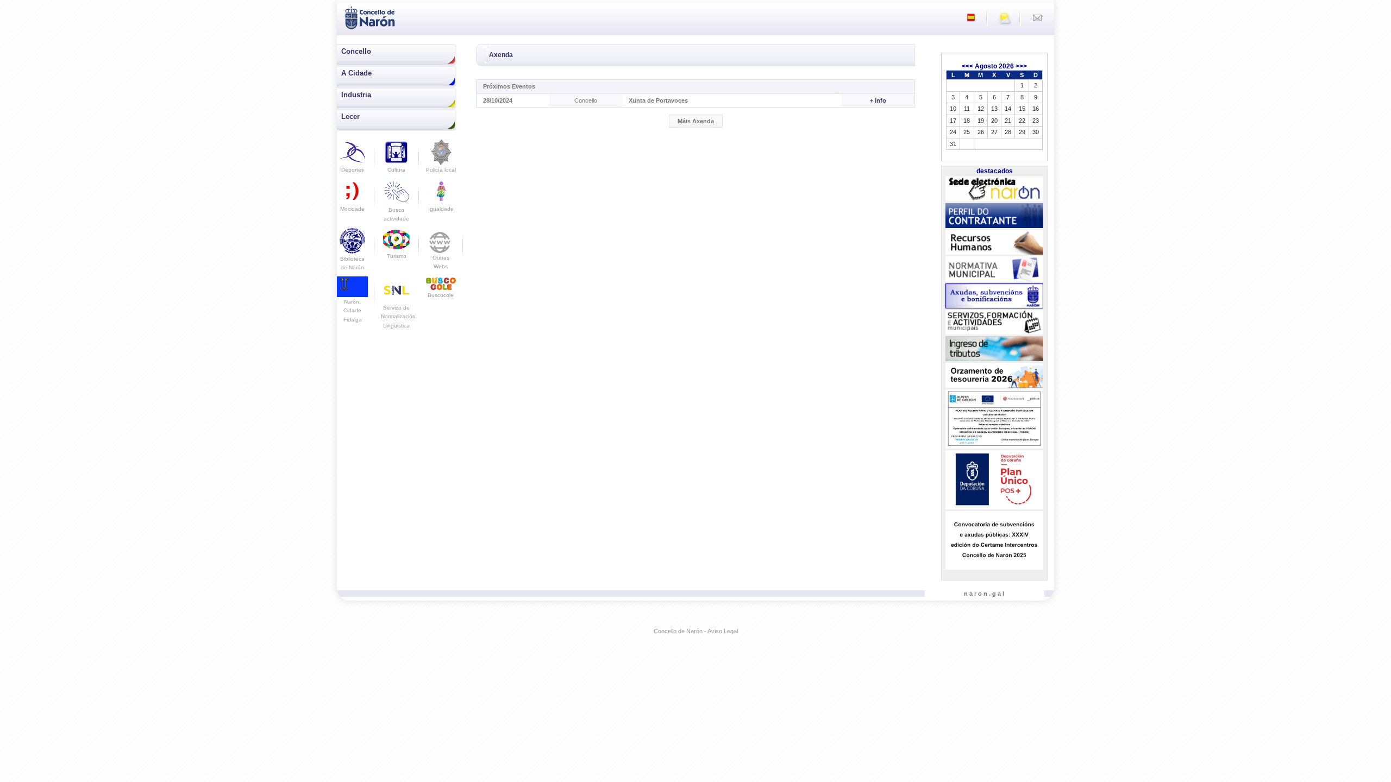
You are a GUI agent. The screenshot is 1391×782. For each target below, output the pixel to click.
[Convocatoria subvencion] (994, 540)
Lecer (350, 116)
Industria (356, 95)
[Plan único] (994, 480)
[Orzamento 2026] (994, 376)
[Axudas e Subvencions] (994, 296)
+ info (878, 100)
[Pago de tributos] (994, 348)
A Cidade (356, 73)
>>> (1021, 66)
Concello (356, 51)
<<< (967, 66)
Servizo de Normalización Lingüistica (398, 317)
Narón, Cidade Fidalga (352, 310)
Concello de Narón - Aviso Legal (696, 631)
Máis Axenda (696, 121)
